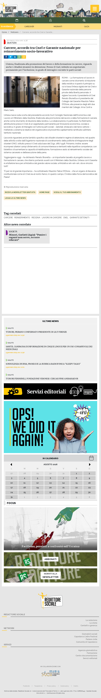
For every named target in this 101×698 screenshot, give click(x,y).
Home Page (44, 192)
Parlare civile (91, 639)
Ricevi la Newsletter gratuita (20, 192)
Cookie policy (64, 686)
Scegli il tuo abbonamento (67, 192)
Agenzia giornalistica (87, 650)
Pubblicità (26, 686)
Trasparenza (38, 686)
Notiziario (14, 32)
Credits (76, 686)
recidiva (36, 217)
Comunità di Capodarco (86, 642)
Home (4, 32)
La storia (93, 623)
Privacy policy (51, 686)
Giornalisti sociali (89, 634)
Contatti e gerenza (89, 625)
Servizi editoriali (90, 658)
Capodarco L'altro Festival (85, 636)
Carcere (8, 217)
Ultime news (50, 321)
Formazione (92, 653)
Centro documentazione (86, 655)
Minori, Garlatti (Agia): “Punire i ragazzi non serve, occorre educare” (27, 237)
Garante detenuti (79, 217)
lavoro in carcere (52, 217)
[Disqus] (50, 280)
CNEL (65, 217)
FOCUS (11, 503)
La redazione (91, 620)
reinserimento (22, 217)
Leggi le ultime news (15, 198)
